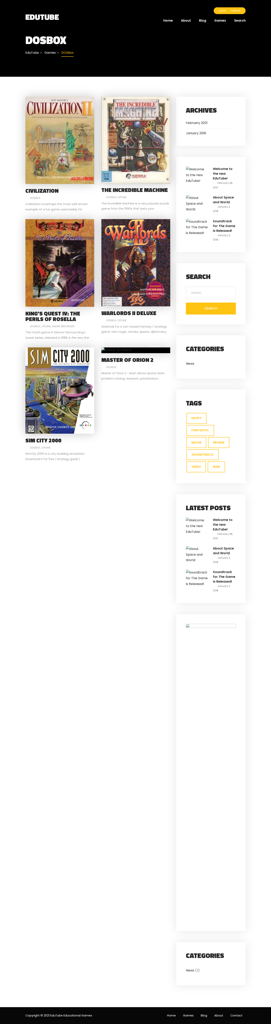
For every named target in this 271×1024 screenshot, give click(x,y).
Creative (133, 176)
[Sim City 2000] (59, 390)
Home (168, 20)
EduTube (42, 17)
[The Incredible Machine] (135, 140)
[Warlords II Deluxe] (135, 262)
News (190, 363)
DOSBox (35, 198)
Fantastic (200, 430)
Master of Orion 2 (127, 360)
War (216, 466)
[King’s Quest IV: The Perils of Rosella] (59, 262)
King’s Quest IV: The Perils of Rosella (52, 316)
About (186, 20)
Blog (202, 20)
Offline (122, 197)
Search (240, 20)
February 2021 (197, 123)
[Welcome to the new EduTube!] (197, 175)
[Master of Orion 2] (116, 350)
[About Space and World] (197, 203)
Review (218, 442)
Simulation (77, 427)
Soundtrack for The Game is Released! (224, 226)
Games (220, 20)
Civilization (42, 190)
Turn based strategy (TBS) (67, 177)
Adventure (78, 300)
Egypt (196, 418)
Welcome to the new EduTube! (223, 174)
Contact (236, 1015)
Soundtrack (202, 454)
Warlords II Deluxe (128, 313)
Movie (196, 442)
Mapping (145, 289)
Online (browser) (63, 326)
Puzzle (144, 176)
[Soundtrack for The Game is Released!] (197, 227)
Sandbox (155, 176)
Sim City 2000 (43, 440)
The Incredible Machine (134, 190)
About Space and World (223, 199)
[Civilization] (59, 140)
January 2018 (196, 133)
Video (196, 466)
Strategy (43, 177)
